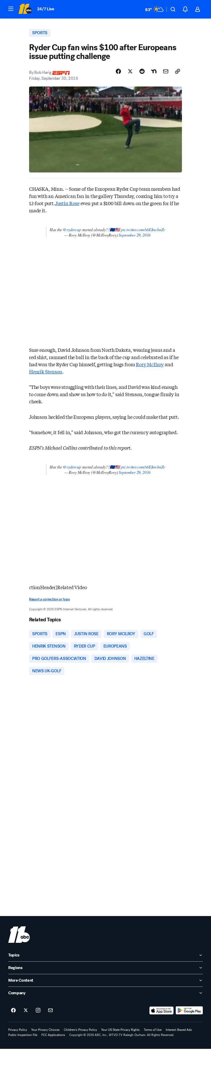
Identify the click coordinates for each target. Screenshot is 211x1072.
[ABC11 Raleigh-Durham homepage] (25, 9)
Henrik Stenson (45, 371)
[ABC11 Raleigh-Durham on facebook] (13, 1010)
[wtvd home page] (19, 934)
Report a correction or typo (49, 599)
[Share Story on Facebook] (118, 71)
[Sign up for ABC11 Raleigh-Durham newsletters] (50, 1010)
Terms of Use (153, 1029)
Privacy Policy (17, 1029)
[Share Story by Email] (165, 71)
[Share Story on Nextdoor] (154, 71)
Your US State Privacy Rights (120, 1029)
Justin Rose (67, 203)
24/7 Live (45, 9)
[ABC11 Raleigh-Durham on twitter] (26, 1010)
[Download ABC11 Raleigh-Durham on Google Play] (189, 1010)
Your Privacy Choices (45, 1029)
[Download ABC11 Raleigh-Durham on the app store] (161, 1010)
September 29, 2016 (135, 235)
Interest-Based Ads (179, 1029)
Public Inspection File (22, 1034)
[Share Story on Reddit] (142, 71)
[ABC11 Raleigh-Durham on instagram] (38, 1010)
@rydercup (72, 229)
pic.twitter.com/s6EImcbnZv (143, 229)
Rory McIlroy (150, 364)
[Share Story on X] (130, 71)
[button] (10, 9)
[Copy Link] (177, 71)
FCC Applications (53, 1034)
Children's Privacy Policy (80, 1029)
